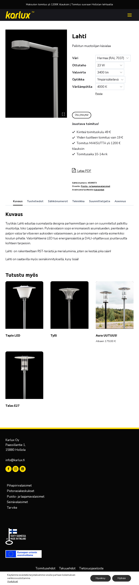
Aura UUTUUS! (106, 335)
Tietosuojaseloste (91, 568)
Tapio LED (12, 335)
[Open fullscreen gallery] (63, 114)
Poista (98, 93)
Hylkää (122, 578)
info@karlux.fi (15, 460)
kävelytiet (99, 189)
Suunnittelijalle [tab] (99, 201)
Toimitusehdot (45, 568)
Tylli (53, 335)
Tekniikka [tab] (78, 201)
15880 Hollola (15, 450)
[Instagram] (15, 469)
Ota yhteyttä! (82, 115)
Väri (75, 58)
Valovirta (79, 72)
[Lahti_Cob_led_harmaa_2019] (36, 74)
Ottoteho (79, 65)
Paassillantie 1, (15, 445)
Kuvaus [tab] (18, 201)
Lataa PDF (84, 171)
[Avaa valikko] (130, 14)
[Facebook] (8, 469)
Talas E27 (12, 405)
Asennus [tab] (120, 201)
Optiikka (78, 79)
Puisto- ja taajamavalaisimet (95, 186)
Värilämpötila (82, 87)
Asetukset (12, 581)
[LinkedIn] (23, 469)
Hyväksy (100, 578)
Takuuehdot (67, 568)
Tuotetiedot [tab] (35, 201)
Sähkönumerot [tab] (58, 201)
